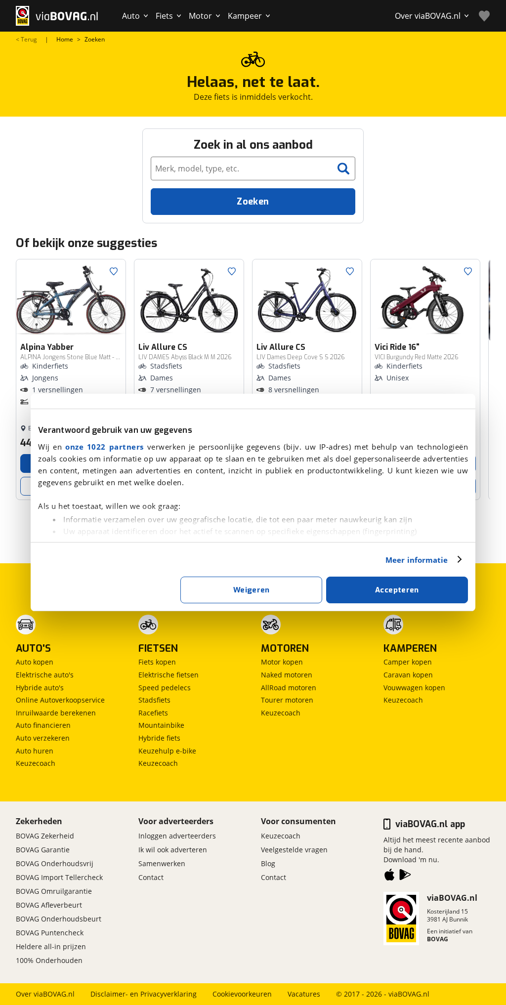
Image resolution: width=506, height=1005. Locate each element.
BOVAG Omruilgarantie (54, 891)
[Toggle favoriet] (114, 271)
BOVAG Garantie (43, 849)
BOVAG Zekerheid (45, 835)
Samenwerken (161, 863)
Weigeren (251, 590)
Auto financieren (43, 725)
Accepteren (397, 590)
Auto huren (34, 750)
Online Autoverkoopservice (60, 700)
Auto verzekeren (43, 738)
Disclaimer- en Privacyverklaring (143, 994)
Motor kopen (282, 662)
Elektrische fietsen (168, 674)
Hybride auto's (40, 687)
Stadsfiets (154, 700)
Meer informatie (416, 560)
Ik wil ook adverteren (172, 849)
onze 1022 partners (104, 447)
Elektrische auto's (45, 674)
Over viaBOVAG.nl (45, 994)
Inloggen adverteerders (177, 835)
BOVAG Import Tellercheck (59, 877)
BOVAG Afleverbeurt (49, 905)
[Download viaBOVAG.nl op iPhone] (389, 876)
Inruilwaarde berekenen (56, 712)
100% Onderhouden (49, 960)
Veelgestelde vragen (294, 849)
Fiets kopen (157, 662)
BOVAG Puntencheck (50, 932)
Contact (151, 877)
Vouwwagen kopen (414, 687)
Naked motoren (286, 674)
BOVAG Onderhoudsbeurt (58, 918)
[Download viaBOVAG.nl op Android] (405, 876)
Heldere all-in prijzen (51, 946)
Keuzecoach (35, 763)
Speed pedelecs (164, 687)
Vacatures (304, 994)
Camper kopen (407, 662)
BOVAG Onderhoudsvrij (54, 863)
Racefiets (153, 712)
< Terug (26, 39)
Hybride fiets (159, 738)
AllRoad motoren (288, 687)
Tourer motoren (287, 700)
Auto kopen (34, 662)
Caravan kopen (408, 674)
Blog (268, 863)
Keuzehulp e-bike (167, 750)
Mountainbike (161, 725)
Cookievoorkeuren (242, 994)
